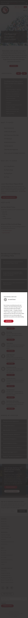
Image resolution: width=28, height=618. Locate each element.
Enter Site (8, 321)
